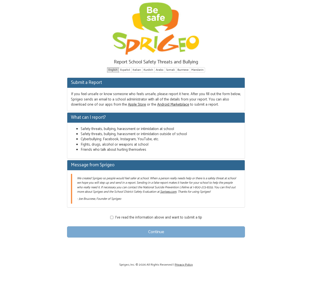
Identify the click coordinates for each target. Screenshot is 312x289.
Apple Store (137, 104)
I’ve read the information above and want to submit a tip (158, 217)
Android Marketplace (173, 104)
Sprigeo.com (168, 191)
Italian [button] (137, 70)
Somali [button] (170, 70)
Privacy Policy (184, 264)
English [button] (112, 70)
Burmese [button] (183, 70)
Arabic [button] (160, 70)
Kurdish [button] (148, 70)
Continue (156, 232)
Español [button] (125, 70)
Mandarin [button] (197, 70)
